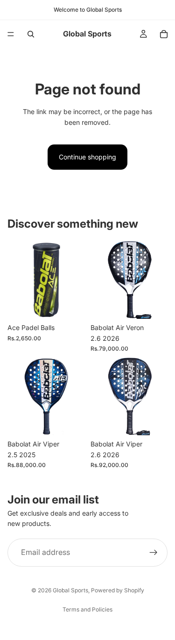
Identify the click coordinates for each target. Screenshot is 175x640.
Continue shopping (87, 157)
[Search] (31, 34)
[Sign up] (153, 552)
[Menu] (10, 34)
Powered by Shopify (117, 590)
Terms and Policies (87, 609)
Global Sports (70, 590)
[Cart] (164, 34)
